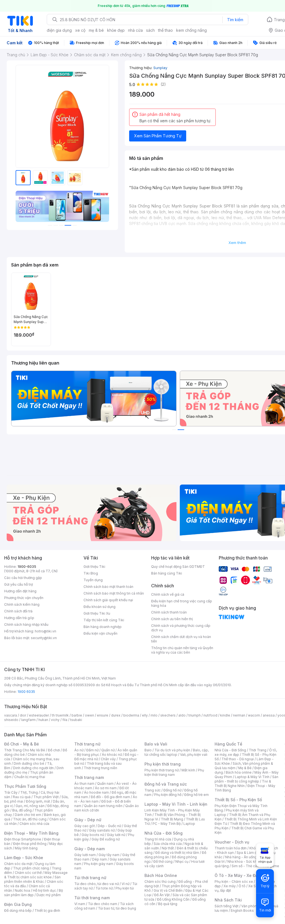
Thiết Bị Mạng (172, 819)
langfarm (28, 720)
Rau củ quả (22, 797)
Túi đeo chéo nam (102, 904)
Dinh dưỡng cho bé (29, 763)
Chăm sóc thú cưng (160, 881)
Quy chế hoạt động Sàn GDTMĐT (178, 566)
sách (150, 30)
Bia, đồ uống (22, 810)
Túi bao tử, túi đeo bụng (117, 908)
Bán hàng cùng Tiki (166, 573)
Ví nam (79, 904)
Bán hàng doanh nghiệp (102, 627)
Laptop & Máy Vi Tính (252, 777)
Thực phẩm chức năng (31, 868)
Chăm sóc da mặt (18, 864)
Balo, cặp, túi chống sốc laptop (176, 752)
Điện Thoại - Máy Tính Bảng (31, 833)
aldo (182, 715)
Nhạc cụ (181, 861)
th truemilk (60, 715)
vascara (10, 715)
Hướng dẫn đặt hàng (20, 591)
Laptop (189, 824)
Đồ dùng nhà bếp (18, 910)
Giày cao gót (84, 826)
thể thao (165, 30)
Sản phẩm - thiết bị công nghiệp (246, 779)
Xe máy (229, 886)
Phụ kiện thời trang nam (174, 772)
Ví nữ (125, 884)
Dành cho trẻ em (28, 815)
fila (64, 720)
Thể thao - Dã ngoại (238, 759)
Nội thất (168, 848)
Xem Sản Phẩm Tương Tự (157, 135)
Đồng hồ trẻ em (196, 795)
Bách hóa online (239, 772)
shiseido (11, 720)
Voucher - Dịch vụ (232, 842)
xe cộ (80, 30)
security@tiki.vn (44, 638)
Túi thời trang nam (92, 897)
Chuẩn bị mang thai (29, 777)
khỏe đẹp (116, 30)
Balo (148, 750)
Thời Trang (257, 750)
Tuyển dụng (93, 580)
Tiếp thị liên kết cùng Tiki (103, 620)
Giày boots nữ (93, 835)
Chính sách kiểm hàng (22, 604)
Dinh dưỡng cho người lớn (33, 768)
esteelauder (39, 715)
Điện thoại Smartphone (22, 839)
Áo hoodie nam (96, 792)
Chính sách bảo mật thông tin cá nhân (113, 593)
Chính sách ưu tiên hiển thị (172, 619)
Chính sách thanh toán (169, 612)
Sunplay (160, 67)
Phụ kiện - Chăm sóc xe (234, 881)
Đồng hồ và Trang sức (165, 784)
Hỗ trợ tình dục (44, 890)
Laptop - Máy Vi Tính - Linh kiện (175, 804)
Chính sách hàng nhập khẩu (26, 624)
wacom (254, 715)
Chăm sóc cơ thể (28, 873)
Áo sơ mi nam (106, 788)
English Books (242, 910)
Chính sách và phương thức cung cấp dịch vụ (180, 628)
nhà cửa (135, 30)
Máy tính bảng (26, 848)
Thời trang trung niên (100, 768)
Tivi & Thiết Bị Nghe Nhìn (243, 783)
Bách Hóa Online (160, 875)
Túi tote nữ (104, 888)
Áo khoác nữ (112, 754)
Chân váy (108, 759)
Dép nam (99, 859)
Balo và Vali (155, 744)
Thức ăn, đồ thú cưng (29, 819)
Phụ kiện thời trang (162, 764)
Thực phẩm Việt (46, 797)
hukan (43, 720)
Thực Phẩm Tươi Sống (25, 786)
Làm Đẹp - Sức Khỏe (23, 857)
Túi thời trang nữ (90, 877)
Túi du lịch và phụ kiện (172, 750)
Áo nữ (78, 750)
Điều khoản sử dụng (99, 607)
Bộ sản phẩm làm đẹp (33, 892)
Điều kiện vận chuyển (100, 633)
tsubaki (76, 720)
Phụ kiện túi (125, 888)
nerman (239, 715)
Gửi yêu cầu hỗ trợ (18, 584)
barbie (77, 715)
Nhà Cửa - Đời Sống (163, 833)
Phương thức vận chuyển (23, 598)
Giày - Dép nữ (87, 819)
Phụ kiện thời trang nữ (161, 770)
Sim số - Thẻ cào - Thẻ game (255, 866)
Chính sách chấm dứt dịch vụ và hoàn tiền (181, 639)
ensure (102, 715)
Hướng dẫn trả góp (19, 618)
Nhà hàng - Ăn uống (241, 857)
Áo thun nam (84, 783)
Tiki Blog (90, 573)
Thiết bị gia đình (47, 910)
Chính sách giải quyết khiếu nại (108, 600)
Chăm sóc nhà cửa (34, 824)
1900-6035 (27, 566)
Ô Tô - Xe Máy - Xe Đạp (237, 875)
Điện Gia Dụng (18, 904)
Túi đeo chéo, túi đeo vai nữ (96, 884)
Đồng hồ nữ (172, 790)
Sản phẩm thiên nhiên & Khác (32, 879)
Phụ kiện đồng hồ (167, 795)
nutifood (210, 715)
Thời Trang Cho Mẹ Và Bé (24, 750)
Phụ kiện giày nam (98, 864)
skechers (168, 715)
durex (116, 715)
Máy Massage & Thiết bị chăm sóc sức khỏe (36, 875)
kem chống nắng (191, 30)
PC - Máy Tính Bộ (167, 824)
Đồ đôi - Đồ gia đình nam (110, 797)
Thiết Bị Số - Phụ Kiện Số (238, 799)
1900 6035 (26, 692)
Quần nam (105, 783)
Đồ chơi (54, 750)
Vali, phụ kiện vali (193, 754)
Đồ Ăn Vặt (162, 895)
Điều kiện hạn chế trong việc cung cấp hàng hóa (181, 603)
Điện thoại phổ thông (29, 844)
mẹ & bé (96, 30)
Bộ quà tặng (167, 904)
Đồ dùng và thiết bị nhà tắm (177, 852)
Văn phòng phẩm (255, 906)
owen (89, 715)
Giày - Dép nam (89, 848)
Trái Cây (11, 792)
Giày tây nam (109, 855)
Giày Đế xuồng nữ (106, 839)
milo (154, 715)
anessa (269, 715)
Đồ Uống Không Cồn (173, 899)
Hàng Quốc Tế (228, 744)
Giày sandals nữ (102, 830)
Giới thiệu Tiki (94, 566)
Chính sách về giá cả (167, 594)
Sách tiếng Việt (227, 906)
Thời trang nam (89, 777)
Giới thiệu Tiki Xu (96, 613)
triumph (194, 715)
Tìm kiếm (235, 19)
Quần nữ (108, 750)
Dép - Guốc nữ (109, 826)
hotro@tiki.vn (45, 631)
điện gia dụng (59, 30)
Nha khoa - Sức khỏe (244, 861)
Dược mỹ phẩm (48, 895)
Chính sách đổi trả (18, 611)
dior (23, 715)
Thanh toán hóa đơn (231, 848)
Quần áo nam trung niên (103, 806)
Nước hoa (22, 890)
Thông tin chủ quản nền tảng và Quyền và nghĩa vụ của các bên (182, 650)
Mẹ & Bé (245, 768)
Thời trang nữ (87, 744)
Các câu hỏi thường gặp (23, 578)
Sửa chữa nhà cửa (168, 844)
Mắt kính (188, 770)
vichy (55, 720)
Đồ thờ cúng (163, 861)
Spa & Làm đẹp (249, 852)
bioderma (131, 715)
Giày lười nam (85, 855)
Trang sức (152, 790)
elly (145, 715)
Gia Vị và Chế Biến (168, 890)
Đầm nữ (92, 750)
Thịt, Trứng (29, 792)
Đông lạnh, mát (38, 801)
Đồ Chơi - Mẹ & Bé (21, 744)
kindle (225, 715)
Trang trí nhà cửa (157, 839)
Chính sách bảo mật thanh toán (108, 587)
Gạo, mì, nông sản (30, 806)
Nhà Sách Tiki (228, 900)
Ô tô (242, 886)
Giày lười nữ (116, 835)
